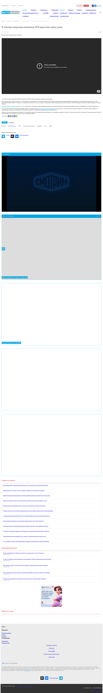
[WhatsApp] (16, 116)
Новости (9, 21)
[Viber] (14, 116)
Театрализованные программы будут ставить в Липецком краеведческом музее (24, 536)
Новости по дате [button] (7, 611)
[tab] (4, 122)
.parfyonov (97, 689)
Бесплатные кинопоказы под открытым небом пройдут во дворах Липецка (23, 521)
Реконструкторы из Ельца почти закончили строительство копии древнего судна (25, 500)
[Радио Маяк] (51, 651)
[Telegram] (12, 116)
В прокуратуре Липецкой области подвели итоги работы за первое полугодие (24, 505)
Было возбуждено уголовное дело (10, 106)
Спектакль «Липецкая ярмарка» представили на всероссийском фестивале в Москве (26, 531)
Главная (3, 21)
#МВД (50, 125)
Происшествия (15, 21)
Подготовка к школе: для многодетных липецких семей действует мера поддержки (25, 565)
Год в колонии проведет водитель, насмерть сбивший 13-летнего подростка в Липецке (26, 572)
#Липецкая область (12, 125)
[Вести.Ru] (51, 648)
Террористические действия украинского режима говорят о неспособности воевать (25, 526)
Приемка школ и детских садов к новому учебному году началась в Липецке (24, 490)
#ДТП (19, 125)
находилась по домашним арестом (47, 108)
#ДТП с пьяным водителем (29, 125)
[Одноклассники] (10, 116)
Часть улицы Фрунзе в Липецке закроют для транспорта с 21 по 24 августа (23, 553)
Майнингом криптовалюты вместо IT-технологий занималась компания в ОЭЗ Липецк (26, 495)
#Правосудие (39, 125)
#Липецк (3, 125)
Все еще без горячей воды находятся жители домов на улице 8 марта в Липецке (24, 578)
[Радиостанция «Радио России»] (51, 654)
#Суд (46, 125)
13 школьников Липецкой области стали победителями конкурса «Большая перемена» (26, 516)
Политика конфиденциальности (24, 686)
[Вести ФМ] (51, 657)
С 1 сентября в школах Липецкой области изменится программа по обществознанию (26, 541)
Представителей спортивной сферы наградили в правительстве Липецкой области (25, 485)
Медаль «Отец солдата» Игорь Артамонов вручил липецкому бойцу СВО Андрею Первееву (28, 511)
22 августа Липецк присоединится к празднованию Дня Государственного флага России (27, 559)
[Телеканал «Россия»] (51, 645)
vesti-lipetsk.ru (27, 670)
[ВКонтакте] (8, 116)
